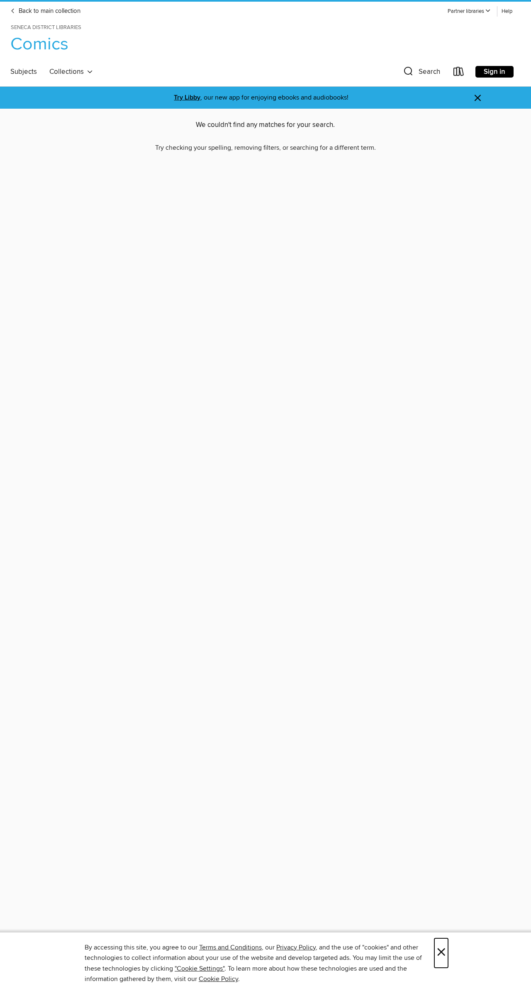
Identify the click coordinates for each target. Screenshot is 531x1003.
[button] (469, 11)
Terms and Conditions (230, 947)
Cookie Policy (218, 979)
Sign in (494, 71)
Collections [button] (68, 71)
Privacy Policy (296, 947)
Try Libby (187, 97)
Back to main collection (48, 11)
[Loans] (458, 73)
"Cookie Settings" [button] (199, 968)
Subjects (23, 71)
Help (507, 11)
